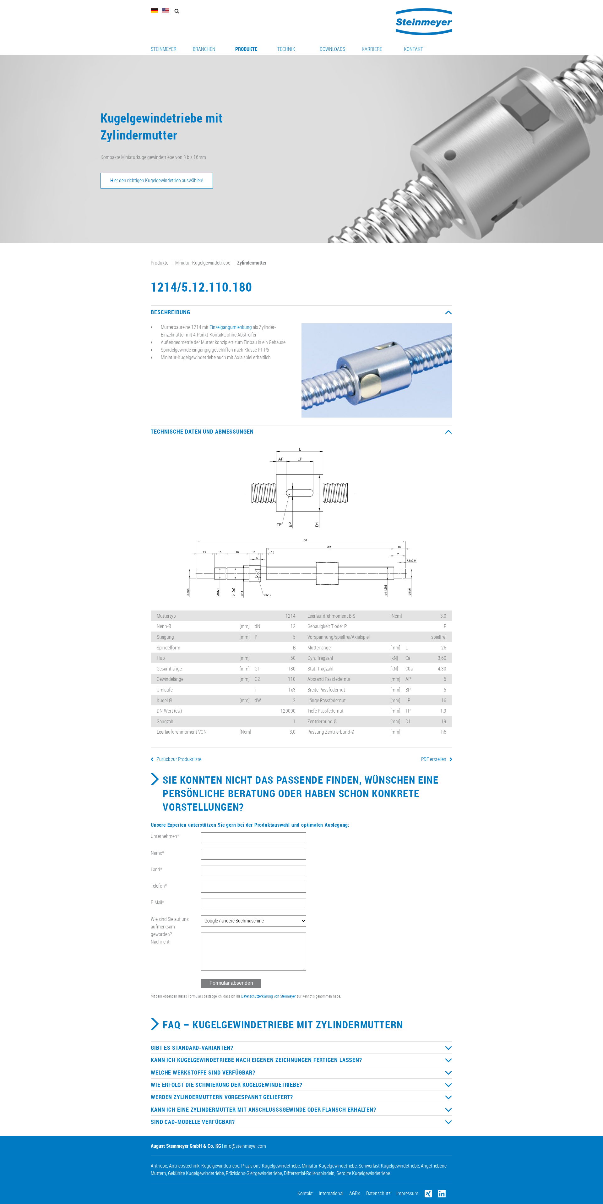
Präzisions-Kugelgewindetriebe (270, 1165)
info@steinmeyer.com (245, 1145)
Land (156, 869)
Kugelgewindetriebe (220, 1165)
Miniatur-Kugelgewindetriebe (202, 262)
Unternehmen (165, 836)
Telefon (159, 885)
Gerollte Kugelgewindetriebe (363, 1173)
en (165, 10)
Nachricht (160, 941)
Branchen (204, 49)
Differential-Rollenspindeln (309, 1173)
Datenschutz (378, 1193)
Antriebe (159, 1165)
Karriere (372, 49)
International (331, 1193)
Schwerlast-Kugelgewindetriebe (389, 1165)
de (154, 10)
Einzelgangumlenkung (230, 327)
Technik (286, 49)
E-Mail (157, 902)
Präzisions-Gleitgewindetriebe (254, 1173)
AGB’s (354, 1193)
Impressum (407, 1193)
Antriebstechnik (184, 1165)
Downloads (332, 49)
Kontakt (413, 49)
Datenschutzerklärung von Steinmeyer (268, 996)
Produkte (246, 49)
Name (157, 852)
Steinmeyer (164, 49)
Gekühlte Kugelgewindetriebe (196, 1173)
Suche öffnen (176, 11)
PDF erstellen (433, 759)
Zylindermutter (251, 262)
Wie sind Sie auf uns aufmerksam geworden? (170, 927)
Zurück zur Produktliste (179, 759)
